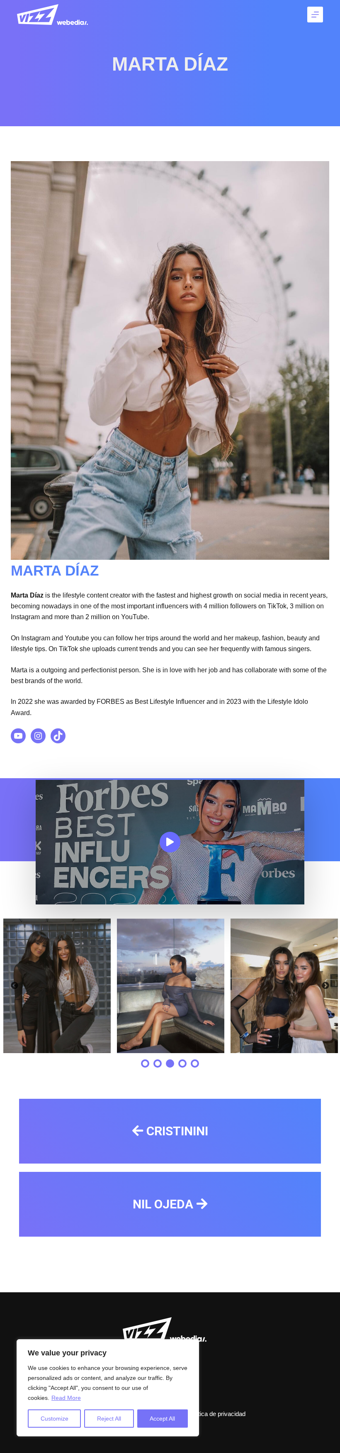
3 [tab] (170, 1063)
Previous (14, 986)
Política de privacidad (216, 1413)
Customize (54, 1418)
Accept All (162, 1418)
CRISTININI (177, 1131)
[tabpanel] (57, 985)
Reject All (109, 1418)
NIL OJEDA (163, 1204)
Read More (66, 1397)
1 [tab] (145, 1063)
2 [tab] (157, 1063)
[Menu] (315, 14)
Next (325, 986)
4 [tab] (182, 1063)
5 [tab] (195, 1063)
